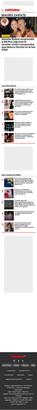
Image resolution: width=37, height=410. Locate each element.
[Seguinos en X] (22, 360)
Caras (16, 365)
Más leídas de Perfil (11, 175)
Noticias (25, 365)
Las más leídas (9, 86)
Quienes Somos (24, 371)
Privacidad (20, 375)
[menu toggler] (2, 10)
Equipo (30, 375)
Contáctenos (8, 375)
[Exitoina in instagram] (14, 360)
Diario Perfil (7, 365)
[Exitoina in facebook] (18, 360)
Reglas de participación (14, 379)
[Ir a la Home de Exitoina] (14, 10)
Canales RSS (11, 371)
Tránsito (28, 379)
